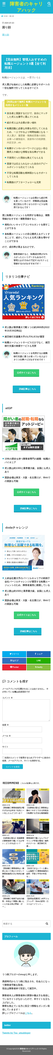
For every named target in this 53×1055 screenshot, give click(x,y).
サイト (5, 747)
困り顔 (5, 34)
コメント (7, 698)
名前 (5, 725)
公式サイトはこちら (26, 373)
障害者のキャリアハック (26, 7)
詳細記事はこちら (27, 389)
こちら (28, 1013)
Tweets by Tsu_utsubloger (16, 1033)
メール (6, 736)
